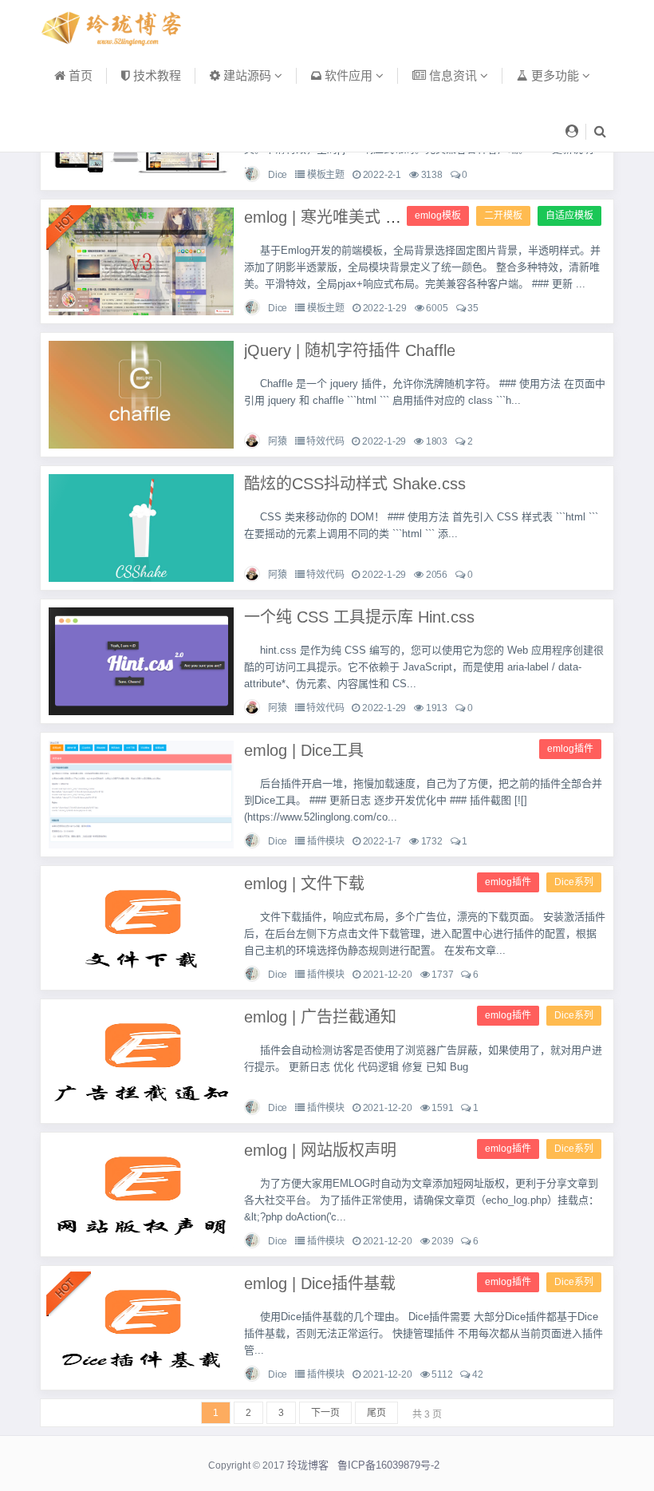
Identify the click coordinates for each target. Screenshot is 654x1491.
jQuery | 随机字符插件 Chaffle (349, 350)
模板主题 (326, 174)
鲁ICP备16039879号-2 (388, 1465)
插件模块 (326, 841)
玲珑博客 (308, 1465)
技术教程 (155, 75)
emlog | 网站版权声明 (320, 1150)
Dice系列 (573, 882)
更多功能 (555, 75)
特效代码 (325, 441)
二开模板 (503, 215)
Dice (277, 174)
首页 (79, 75)
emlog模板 (438, 215)
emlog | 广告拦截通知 (320, 1017)
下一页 (325, 1412)
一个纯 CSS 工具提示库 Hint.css (359, 617)
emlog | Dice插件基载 (320, 1283)
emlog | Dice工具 (304, 750)
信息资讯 (453, 75)
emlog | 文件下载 (304, 883)
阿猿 (277, 441)
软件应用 (348, 75)
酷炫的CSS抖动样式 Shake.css (355, 483)
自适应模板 (569, 215)
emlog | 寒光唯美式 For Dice (344, 217)
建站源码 (247, 75)
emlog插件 (570, 748)
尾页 (376, 1412)
